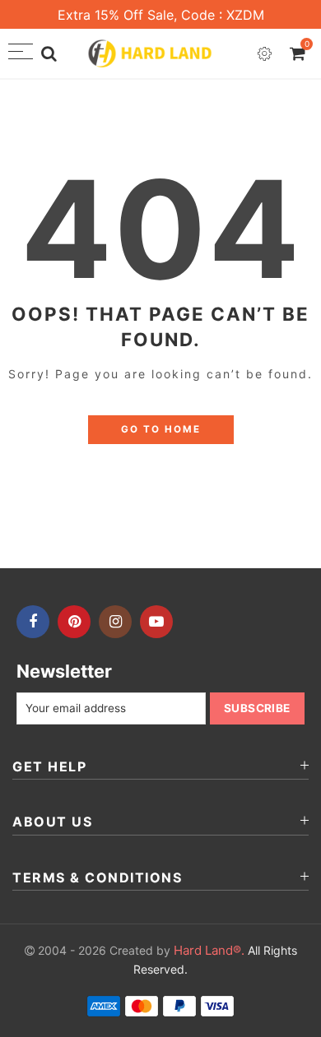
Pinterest (74, 621)
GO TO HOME (161, 429)
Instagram (115, 621)
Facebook (32, 621)
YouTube (156, 621)
